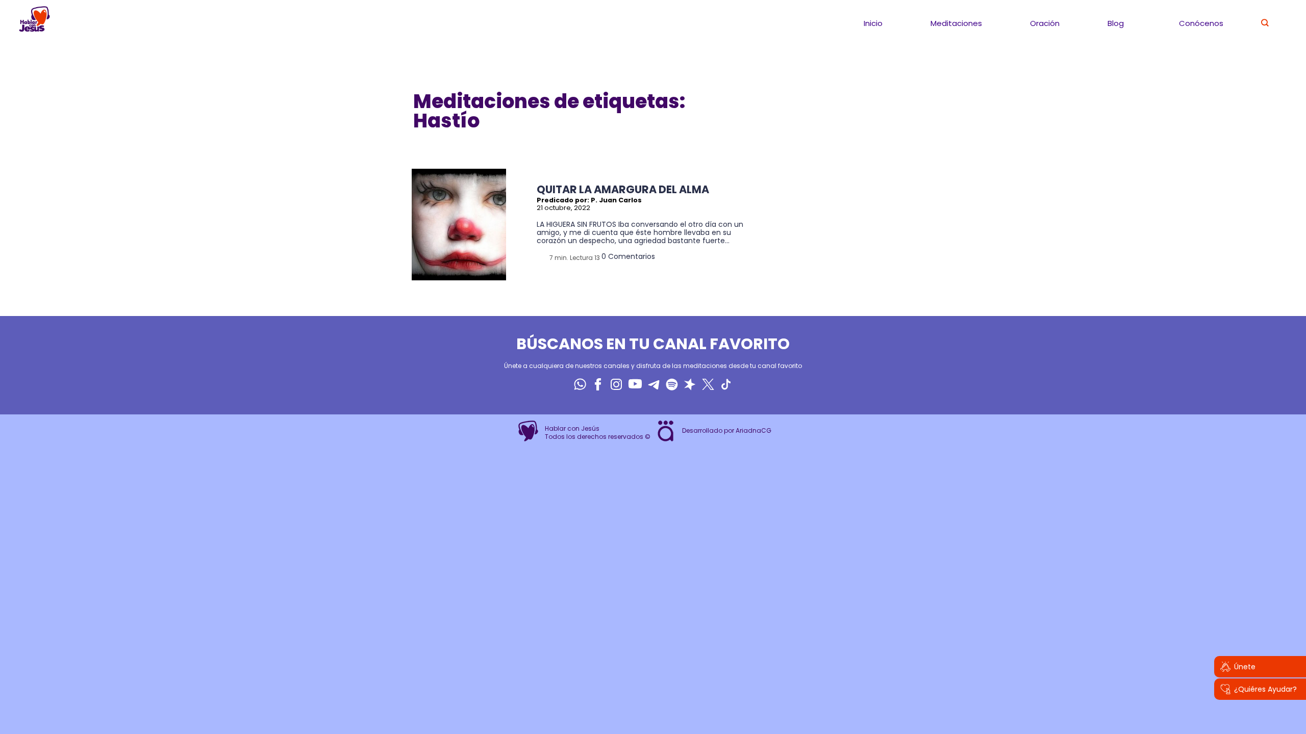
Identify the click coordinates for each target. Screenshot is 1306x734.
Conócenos (1201, 23)
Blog (1116, 23)
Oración (1045, 23)
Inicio (873, 23)
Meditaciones (956, 23)
